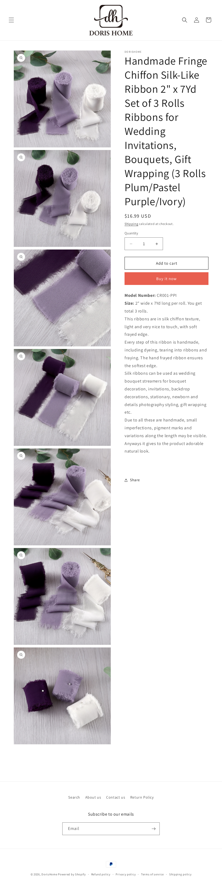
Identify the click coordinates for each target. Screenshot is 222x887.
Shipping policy (180, 874)
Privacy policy (126, 874)
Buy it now (166, 278)
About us (93, 797)
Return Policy (142, 797)
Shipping (131, 224)
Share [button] (135, 479)
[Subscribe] (153, 828)
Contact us (115, 797)
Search (74, 797)
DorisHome (49, 874)
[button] (11, 20)
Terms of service (152, 874)
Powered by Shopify (72, 874)
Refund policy (100, 874)
